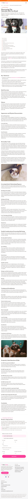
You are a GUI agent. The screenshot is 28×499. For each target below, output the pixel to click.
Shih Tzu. (10, 58)
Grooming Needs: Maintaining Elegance (8, 45)
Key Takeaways (5, 39)
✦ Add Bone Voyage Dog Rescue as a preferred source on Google (14, 0)
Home (2, 5)
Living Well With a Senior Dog (19, 468)
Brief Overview (5, 40)
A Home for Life (17, 465)
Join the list (14, 456)
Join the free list (5, 472)
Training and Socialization (6, 47)
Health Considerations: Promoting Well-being (9, 46)
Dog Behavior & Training (18, 470)
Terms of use (3, 489)
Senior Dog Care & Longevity (19, 467)
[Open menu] (26, 3)
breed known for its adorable (15, 77)
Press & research (4, 486)
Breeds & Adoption (6, 5)
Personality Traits (5, 44)
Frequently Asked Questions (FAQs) (7, 48)
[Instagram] (8, 477)
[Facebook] (6, 477)
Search (2, 483)
